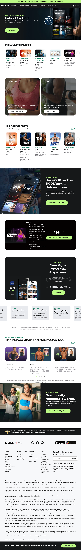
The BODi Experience (47, 5)
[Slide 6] (44, 376)
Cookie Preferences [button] (46, 462)
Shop (13, 5)
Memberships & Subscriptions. (15, 492)
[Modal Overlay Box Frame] (66, 459)
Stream (34, 5)
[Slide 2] (38, 376)
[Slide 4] (41, 376)
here (39, 496)
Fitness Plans (23, 5)
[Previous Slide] (3, 360)
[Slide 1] (36, 376)
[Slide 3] (39, 376)
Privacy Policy (66, 468)
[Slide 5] (42, 376)
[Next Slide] (78, 53)
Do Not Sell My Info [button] (46, 464)
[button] (40, 96)
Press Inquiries (32, 461)
